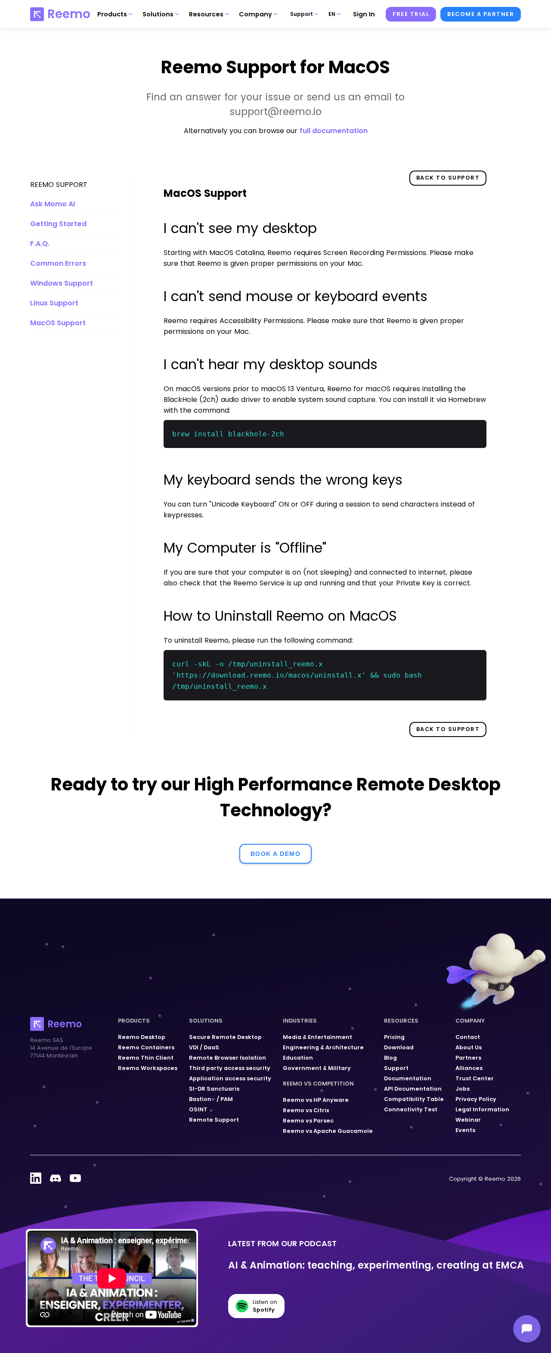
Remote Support (214, 1119)
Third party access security (229, 1068)
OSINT (198, 1109)
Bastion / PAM (211, 1099)
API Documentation (413, 1088)
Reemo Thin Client (145, 1057)
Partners (468, 1057)
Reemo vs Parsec (308, 1120)
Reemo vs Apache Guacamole (328, 1131)
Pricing (394, 1037)
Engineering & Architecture (323, 1047)
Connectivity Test (410, 1109)
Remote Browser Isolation (227, 1057)
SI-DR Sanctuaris (214, 1088)
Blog (390, 1057)
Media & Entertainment (317, 1037)
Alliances (469, 1068)
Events (465, 1130)
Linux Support (54, 303)
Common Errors (58, 263)
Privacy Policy (475, 1099)
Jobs (462, 1088)
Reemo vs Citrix (306, 1110)
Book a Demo (276, 853)
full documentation (334, 131)
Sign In (364, 14)
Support (396, 1068)
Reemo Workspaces (147, 1068)
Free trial (411, 14)
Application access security (230, 1078)
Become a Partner (480, 14)
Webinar (468, 1119)
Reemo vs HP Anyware (316, 1100)
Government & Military (317, 1068)
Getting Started (58, 224)
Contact (467, 1037)
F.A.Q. (40, 244)
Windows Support (61, 283)
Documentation (407, 1078)
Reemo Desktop (141, 1037)
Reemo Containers (146, 1047)
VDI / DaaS (204, 1047)
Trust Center (474, 1078)
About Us (468, 1047)
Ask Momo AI (52, 204)
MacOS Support (58, 323)
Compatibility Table (414, 1099)
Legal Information (482, 1109)
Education (298, 1057)
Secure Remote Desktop (225, 1037)
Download (399, 1047)
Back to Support (448, 177)
